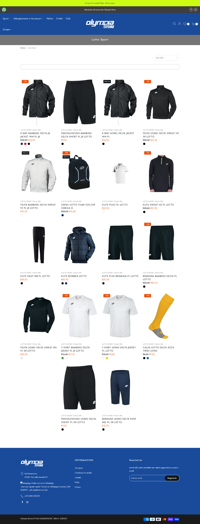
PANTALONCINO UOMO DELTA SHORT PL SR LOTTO (78, 420)
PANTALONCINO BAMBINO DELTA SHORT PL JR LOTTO (76, 135)
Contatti (78, 477)
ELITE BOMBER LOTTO (74, 276)
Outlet (59, 18)
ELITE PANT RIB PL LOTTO (35, 276)
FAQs (77, 482)
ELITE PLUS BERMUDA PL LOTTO (120, 276)
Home (22, 48)
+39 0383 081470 (32, 496)
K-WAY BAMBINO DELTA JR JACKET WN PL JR (35, 135)
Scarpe (6, 29)
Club (68, 18)
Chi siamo (79, 468)
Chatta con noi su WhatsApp (42, 483)
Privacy (78, 487)
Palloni (50, 18)
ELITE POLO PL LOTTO (114, 204)
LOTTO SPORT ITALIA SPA (30, 130)
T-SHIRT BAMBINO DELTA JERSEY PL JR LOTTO (75, 349)
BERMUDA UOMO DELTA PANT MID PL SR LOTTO (119, 420)
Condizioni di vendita (83, 472)
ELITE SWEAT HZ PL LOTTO (158, 204)
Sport (5, 18)
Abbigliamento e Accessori (27, 18)
